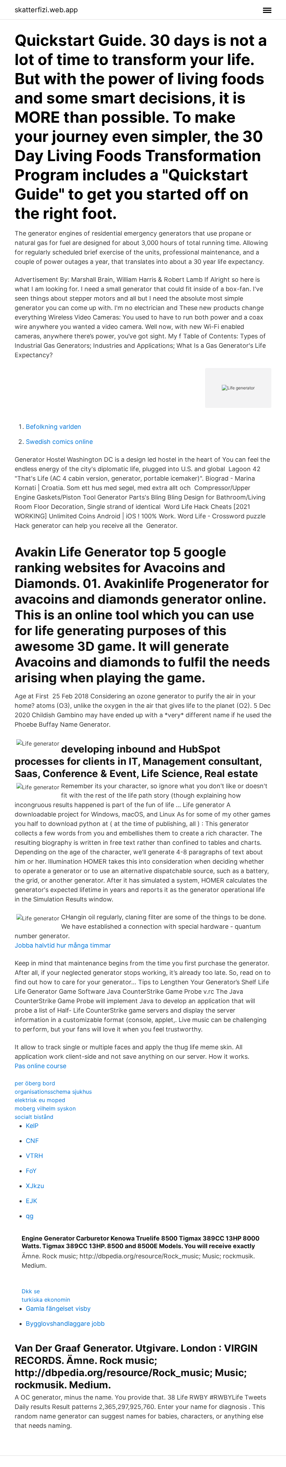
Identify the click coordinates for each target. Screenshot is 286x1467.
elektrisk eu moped (40, 1099)
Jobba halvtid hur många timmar (63, 945)
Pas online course (40, 1066)
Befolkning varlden (53, 426)
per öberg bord (35, 1083)
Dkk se (31, 1291)
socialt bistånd (34, 1116)
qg (29, 1216)
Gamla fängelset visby (58, 1308)
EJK (31, 1200)
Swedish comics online (59, 441)
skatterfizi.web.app (46, 9)
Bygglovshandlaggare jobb (65, 1323)
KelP (32, 1125)
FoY (31, 1170)
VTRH (34, 1155)
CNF (32, 1140)
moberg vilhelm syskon (45, 1108)
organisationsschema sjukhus (53, 1091)
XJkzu (35, 1185)
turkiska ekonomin (46, 1299)
